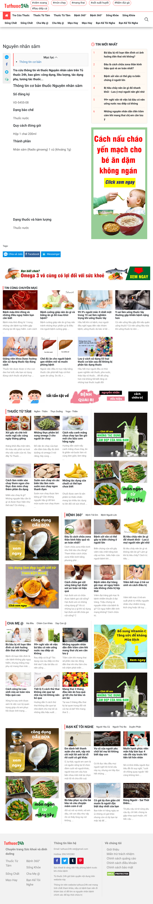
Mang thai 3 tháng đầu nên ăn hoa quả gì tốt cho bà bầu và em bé (74, 694)
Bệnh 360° (80, 15)
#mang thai (78, 2)
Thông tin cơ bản (30, 62)
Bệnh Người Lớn (109, 515)
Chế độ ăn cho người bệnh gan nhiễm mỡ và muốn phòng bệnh (55, 361)
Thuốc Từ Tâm (41, 15)
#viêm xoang (39, 2)
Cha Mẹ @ (42, 23)
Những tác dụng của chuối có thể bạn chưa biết (74, 483)
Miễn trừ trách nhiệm (120, 854)
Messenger (53, 254)
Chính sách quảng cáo (121, 858)
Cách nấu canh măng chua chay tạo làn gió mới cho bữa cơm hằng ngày (75, 437)
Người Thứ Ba (119, 727)
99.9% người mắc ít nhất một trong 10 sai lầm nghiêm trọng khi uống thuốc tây (94, 315)
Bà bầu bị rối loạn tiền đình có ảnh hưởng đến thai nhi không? (18, 647)
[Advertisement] (50, 185)
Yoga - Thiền (71, 411)
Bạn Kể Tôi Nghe (105, 23)
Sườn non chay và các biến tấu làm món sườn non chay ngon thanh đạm (47, 485)
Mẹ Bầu (30, 623)
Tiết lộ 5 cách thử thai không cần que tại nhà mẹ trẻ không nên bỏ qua (47, 694)
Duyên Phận (135, 727)
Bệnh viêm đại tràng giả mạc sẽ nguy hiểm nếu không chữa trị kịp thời (107, 587)
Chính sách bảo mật (120, 867)
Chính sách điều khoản (122, 863)
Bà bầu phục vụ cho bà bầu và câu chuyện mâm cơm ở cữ (78, 803)
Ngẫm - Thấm (41, 411)
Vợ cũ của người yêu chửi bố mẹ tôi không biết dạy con (106, 751)
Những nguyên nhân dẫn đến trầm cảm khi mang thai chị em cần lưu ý (75, 649)
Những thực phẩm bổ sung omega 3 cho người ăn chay (46, 435)
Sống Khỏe (112, 15)
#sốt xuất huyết (100, 2)
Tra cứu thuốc (20, 15)
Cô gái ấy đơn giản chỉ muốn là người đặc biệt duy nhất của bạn (107, 803)
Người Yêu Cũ (103, 727)
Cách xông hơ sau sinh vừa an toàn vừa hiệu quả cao (18, 692)
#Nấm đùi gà (122, 2)
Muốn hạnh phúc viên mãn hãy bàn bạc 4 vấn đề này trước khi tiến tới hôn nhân (135, 753)
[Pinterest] (80, 861)
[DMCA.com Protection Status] (117, 872)
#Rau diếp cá (39, 8)
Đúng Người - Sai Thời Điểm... (136, 802)
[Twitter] (65, 861)
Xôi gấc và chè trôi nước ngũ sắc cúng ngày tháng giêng (17, 435)
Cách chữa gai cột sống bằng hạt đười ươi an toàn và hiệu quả (76, 587)
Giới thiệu (113, 849)
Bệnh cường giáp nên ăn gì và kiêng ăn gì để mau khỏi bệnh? (57, 315)
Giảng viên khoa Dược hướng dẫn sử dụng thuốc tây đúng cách (20, 361)
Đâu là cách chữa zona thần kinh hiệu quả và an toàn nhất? (78, 539)
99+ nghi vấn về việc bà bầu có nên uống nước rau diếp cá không (46, 649)
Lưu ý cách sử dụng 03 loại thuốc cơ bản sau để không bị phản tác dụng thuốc (95, 361)
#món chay (59, 2)
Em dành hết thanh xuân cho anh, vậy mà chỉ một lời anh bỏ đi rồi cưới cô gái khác (77, 753)
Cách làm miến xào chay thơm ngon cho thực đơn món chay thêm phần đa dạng (17, 485)
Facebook (33, 254)
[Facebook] (6, 64)
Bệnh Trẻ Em (92, 515)
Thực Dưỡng (56, 411)
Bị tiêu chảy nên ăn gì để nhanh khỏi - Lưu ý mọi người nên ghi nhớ (136, 539)
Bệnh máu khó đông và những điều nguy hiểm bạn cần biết (18, 315)
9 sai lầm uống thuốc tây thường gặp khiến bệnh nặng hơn (132, 315)
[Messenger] (6, 72)
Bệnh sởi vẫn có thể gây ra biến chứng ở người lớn (105, 539)
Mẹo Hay (73, 23)
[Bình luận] (6, 79)
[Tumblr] (72, 861)
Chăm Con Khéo (45, 623)
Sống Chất (11, 23)
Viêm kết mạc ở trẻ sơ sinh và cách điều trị (136, 584)
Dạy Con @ (60, 623)
